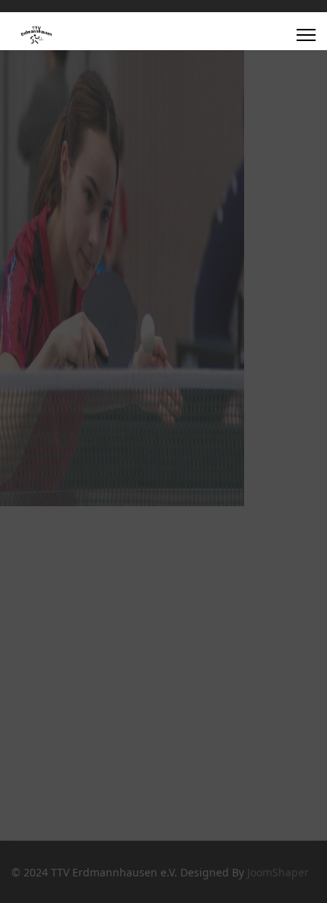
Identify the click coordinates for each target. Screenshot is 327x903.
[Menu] (306, 35)
